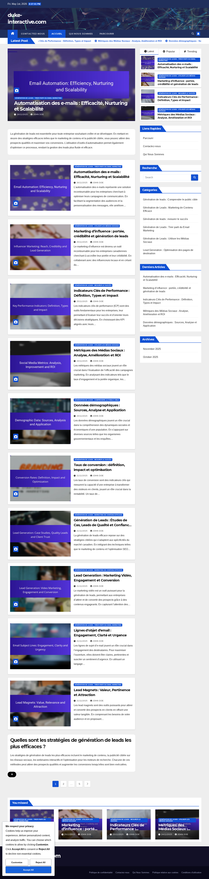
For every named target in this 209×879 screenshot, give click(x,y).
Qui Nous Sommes (81, 33)
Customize (16, 862)
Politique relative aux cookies (165, 872)
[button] (193, 33)
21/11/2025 (82, 476)
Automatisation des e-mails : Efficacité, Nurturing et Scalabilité (178, 66)
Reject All (40, 862)
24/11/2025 (82, 361)
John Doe (38, 114)
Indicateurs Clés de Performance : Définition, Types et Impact (178, 99)
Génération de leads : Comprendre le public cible (97, 400)
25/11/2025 (22, 114)
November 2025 (152, 349)
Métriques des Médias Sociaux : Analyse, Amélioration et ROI (177, 116)
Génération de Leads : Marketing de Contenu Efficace (98, 515)
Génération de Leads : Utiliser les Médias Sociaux (37, 98)
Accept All (28, 870)
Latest (150, 51)
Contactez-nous (33, 33)
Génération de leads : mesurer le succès (177, 93)
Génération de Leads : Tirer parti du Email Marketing (177, 59)
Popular (170, 51)
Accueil (57, 33)
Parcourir (107, 33)
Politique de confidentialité (100, 872)
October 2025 (150, 357)
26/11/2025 (82, 183)
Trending (192, 51)
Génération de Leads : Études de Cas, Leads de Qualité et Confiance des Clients (102, 525)
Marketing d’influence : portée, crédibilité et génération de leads (64, 106)
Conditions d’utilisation (191, 872)
